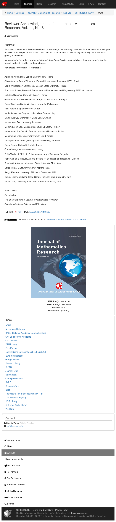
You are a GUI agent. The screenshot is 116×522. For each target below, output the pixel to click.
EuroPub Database (14, 355)
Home (16, 3)
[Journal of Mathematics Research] (58, 262)
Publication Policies (15, 484)
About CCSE (68, 3)
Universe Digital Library (16, 404)
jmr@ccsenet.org (15, 425)
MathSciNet (10, 374)
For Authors (12, 471)
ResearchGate (12, 386)
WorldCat (9, 408)
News (81, 3)
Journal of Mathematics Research (44, 12)
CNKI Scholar (11, 340)
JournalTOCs (11, 370)
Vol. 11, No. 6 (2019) (84, 12)
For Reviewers (13, 478)
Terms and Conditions (42, 509)
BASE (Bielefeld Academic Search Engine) (25, 332)
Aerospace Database (15, 329)
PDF (19, 212)
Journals (28, 3)
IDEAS (8, 367)
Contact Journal (14, 497)
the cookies (76, 512)
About (9, 446)
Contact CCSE (23, 509)
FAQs (91, 3)
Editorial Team (14, 465)
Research (51, 3)
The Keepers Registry (15, 397)
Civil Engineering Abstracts (18, 336)
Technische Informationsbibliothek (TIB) (24, 393)
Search (10, 503)
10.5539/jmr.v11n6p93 (39, 211)
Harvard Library (12, 363)
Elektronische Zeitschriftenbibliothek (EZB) (25, 351)
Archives (67, 12)
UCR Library (11, 401)
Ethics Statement (14, 490)
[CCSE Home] (5, 4)
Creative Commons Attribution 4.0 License (66, 219)
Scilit (7, 389)
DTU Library (11, 344)
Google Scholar (12, 359)
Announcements (15, 459)
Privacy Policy (61, 509)
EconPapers (11, 348)
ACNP (8, 325)
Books (39, 3)
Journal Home (13, 439)
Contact (102, 3)
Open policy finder (14, 378)
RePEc (8, 382)
